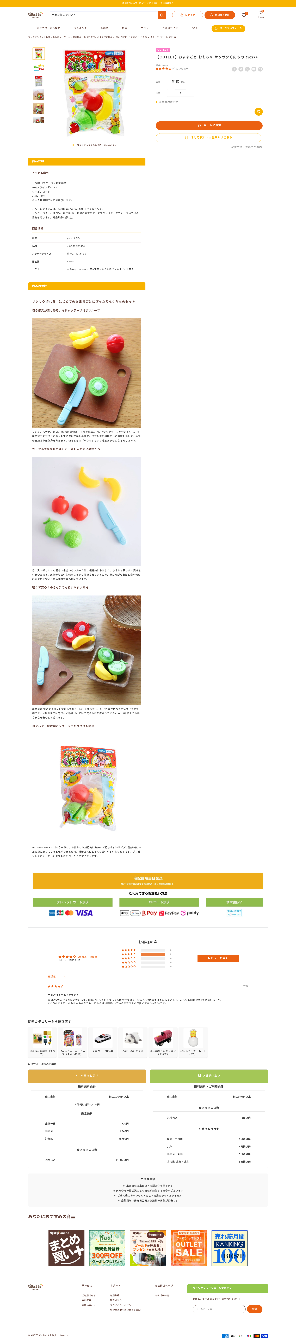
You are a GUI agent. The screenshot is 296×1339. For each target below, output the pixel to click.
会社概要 (86, 1300)
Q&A (195, 28)
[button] (164, 68)
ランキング (80, 28)
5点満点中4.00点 (87, 957)
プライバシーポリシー (122, 1305)
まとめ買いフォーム (231, 28)
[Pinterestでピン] (240, 69)
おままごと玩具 (105, 37)
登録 (254, 1309)
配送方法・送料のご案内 (246, 147)
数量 (158, 93)
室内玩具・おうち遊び (84, 37)
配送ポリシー (117, 1300)
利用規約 (115, 1296)
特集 (124, 28)
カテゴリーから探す (48, 28)
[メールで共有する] (253, 69)
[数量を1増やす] (190, 93)
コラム (145, 28)
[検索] (162, 15)
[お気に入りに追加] (259, 112)
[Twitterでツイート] (247, 69)
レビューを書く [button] (218, 958)
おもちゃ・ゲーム (62, 37)
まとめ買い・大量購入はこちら (211, 137)
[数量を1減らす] (171, 93)
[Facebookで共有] (234, 69)
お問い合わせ (89, 1305)
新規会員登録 (222, 15)
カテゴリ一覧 (162, 1296)
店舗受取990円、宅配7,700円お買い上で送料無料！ (148, 3)
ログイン (190, 15)
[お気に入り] (244, 15)
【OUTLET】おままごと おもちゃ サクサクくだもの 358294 (145, 37)
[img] (56, 986)
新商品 (104, 28)
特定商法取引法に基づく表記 (125, 1310)
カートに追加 (212, 125)
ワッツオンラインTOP (39, 37)
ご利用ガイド (170, 28)
